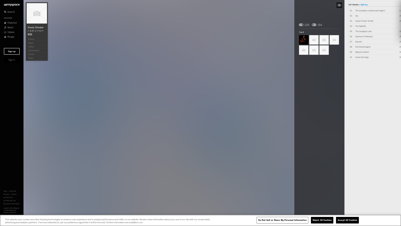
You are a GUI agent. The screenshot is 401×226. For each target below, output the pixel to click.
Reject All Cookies (322, 220)
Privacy (6, 194)
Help (5, 191)
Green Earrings (362, 57)
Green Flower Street (364, 21)
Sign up (12, 51)
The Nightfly (360, 26)
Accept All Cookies (347, 220)
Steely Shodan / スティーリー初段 (36, 31)
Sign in (11, 59)
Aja (356, 15)
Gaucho (358, 41)
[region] (200, 220)
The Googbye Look (363, 31)
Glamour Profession (364, 36)
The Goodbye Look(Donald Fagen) (370, 10)
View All (364, 5)
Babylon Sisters (362, 52)
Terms (14, 194)
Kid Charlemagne (362, 47)
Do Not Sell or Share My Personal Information (282, 220)
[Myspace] (12, 4)
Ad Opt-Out (8, 197)
